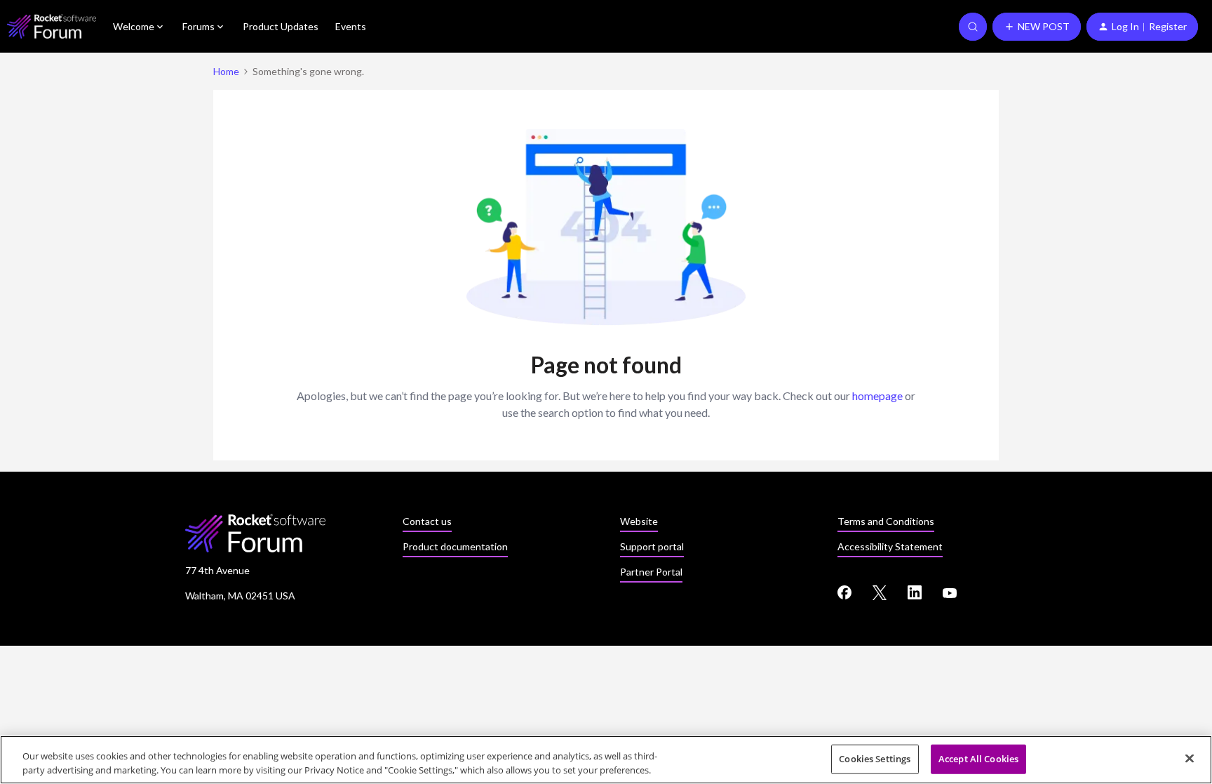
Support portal (652, 546)
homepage (877, 395)
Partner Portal (651, 572)
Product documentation (455, 546)
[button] (1036, 27)
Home (226, 71)
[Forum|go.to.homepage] (51, 26)
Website (639, 521)
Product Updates (280, 26)
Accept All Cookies (978, 758)
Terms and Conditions (885, 521)
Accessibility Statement (890, 546)
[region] (606, 760)
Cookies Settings (874, 758)
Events (350, 26)
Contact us (427, 521)
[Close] (1189, 758)
